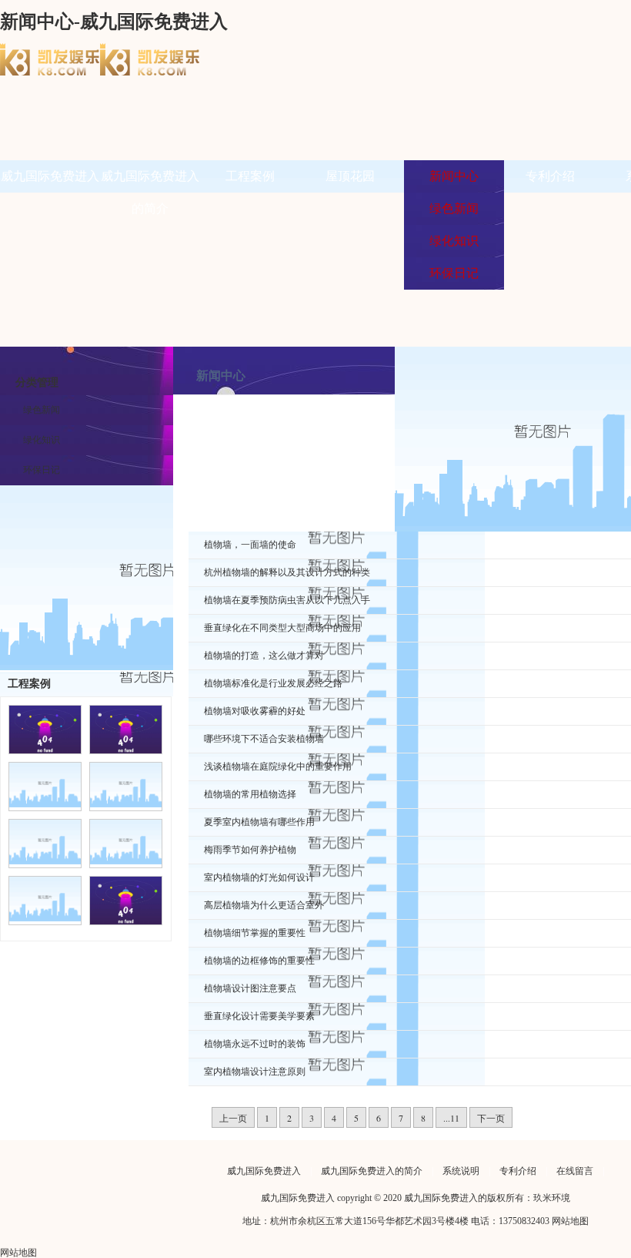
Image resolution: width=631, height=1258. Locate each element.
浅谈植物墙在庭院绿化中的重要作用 (278, 766)
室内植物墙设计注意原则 (254, 1071)
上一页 (233, 1118)
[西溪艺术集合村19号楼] (126, 804)
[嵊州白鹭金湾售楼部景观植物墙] (45, 918)
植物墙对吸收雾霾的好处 (254, 711)
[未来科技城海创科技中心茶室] (45, 861)
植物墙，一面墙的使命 (250, 544)
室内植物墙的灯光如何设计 (259, 877)
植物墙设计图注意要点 (250, 988)
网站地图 (570, 1221)
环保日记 (41, 470)
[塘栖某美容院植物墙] (126, 861)
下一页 (491, 1118)
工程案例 (250, 176)
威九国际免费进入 (50, 176)
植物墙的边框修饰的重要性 (259, 960)
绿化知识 (41, 439)
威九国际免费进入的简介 (371, 1171)
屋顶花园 (350, 176)
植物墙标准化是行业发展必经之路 (273, 683)
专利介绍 (550, 176)
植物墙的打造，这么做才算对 (264, 655)
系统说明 (460, 1171)
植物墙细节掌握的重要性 (254, 933)
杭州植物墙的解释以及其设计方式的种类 (287, 572)
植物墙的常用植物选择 (250, 794)
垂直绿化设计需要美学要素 (259, 1016)
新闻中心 (454, 176)
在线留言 (574, 1171)
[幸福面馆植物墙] (45, 804)
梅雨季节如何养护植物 (250, 849)
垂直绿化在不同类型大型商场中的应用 (282, 627)
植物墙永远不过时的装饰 (254, 1043)
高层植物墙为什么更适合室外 (264, 905)
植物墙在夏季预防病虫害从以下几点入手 (287, 600)
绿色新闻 (41, 409)
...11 (451, 1118)
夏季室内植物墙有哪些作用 (259, 822)
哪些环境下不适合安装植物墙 (264, 738)
